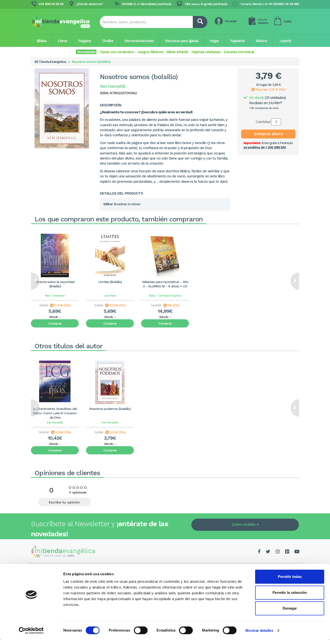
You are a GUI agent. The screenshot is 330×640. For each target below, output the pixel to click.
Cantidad (263, 121)
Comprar (55, 323)
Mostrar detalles (259, 630)
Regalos (85, 41)
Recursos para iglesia (181, 41)
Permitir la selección (290, 592)
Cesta (287, 21)
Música (261, 41)
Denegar (290, 608)
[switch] (141, 630)
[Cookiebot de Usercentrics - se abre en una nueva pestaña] (31, 630)
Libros (62, 41)
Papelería (237, 41)
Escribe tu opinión (64, 502)
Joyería (285, 41)
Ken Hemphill (55, 422)
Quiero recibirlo (243, 524)
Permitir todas (290, 577)
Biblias (41, 41)
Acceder (231, 21)
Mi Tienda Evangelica (50, 62)
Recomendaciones (139, 41)
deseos (263, 21)
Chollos (107, 41)
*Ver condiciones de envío (264, 108)
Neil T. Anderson (55, 295)
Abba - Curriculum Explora (165, 295)
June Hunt (110, 295)
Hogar (214, 41)
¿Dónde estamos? (89, 4)
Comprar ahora (268, 133)
